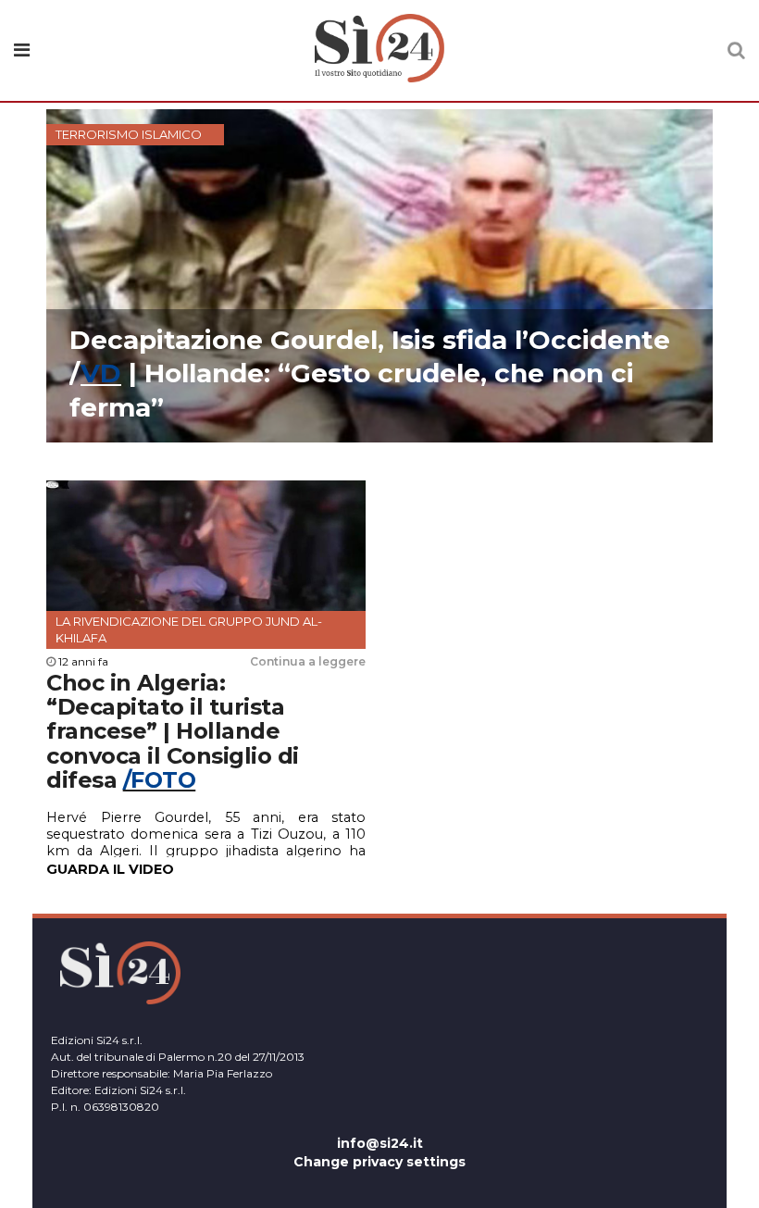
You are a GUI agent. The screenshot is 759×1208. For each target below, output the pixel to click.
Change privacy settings (379, 1161)
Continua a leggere (308, 661)
